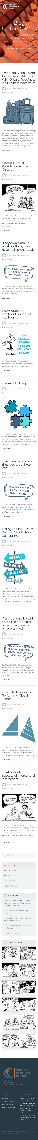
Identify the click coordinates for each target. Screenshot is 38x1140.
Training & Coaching (8, 1101)
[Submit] (4, 855)
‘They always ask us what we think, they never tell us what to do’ (18, 246)
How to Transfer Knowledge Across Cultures (15, 166)
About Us (5, 1099)
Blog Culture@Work (8, 1107)
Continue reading (7, 150)
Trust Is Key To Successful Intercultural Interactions (18, 775)
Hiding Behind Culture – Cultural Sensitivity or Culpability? (18, 532)
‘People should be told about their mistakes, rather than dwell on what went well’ (17, 623)
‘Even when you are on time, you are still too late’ (18, 464)
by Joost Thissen (11, 88)
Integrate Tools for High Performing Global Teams (18, 695)
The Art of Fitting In (15, 383)
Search (7, 855)
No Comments (8, 92)
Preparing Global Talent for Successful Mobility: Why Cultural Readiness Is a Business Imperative (18, 78)
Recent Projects (7, 1104)
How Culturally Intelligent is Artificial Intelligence (16, 314)
